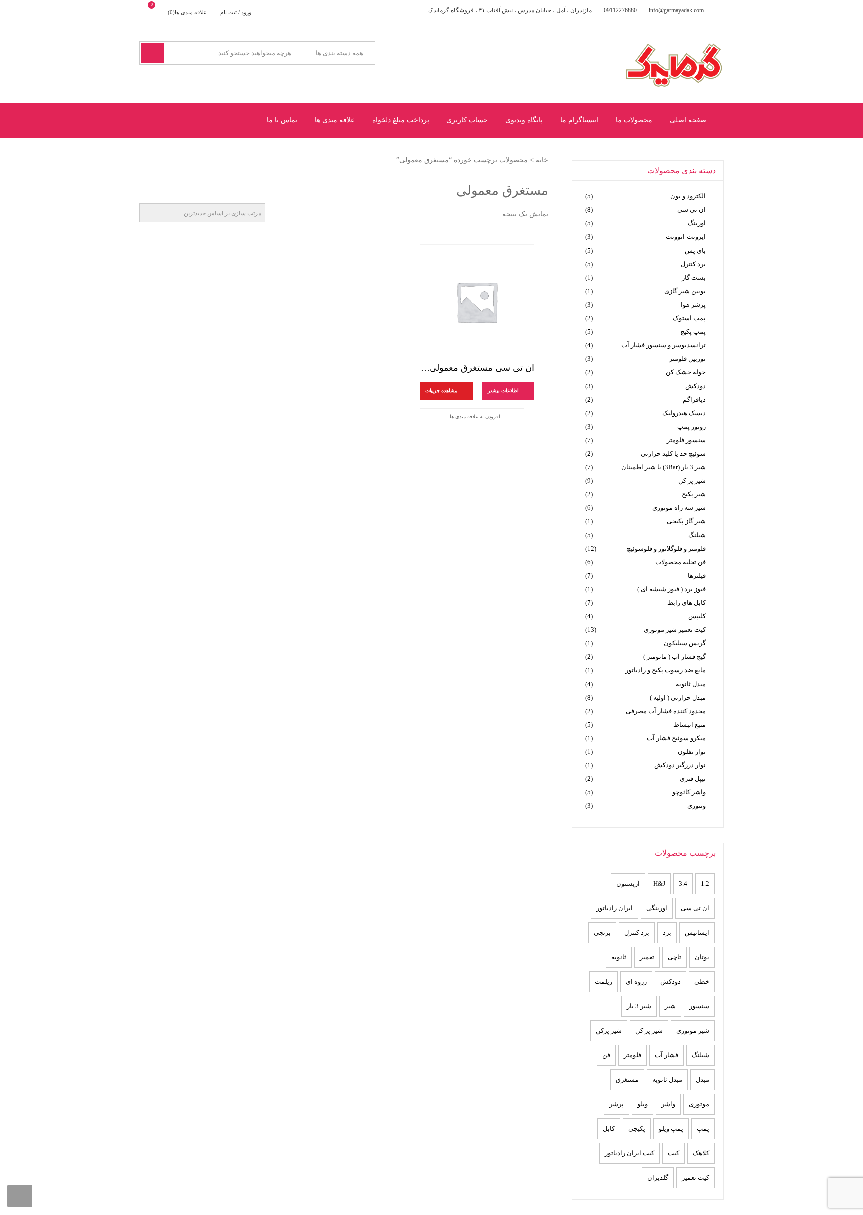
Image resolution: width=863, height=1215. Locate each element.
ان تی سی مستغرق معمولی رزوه (477, 368)
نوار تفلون (692, 752)
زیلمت (603, 982)
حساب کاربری (467, 120)
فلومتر (632, 1055)
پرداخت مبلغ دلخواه (400, 120)
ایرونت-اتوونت (686, 236)
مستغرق (627, 1080)
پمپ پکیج (693, 332)
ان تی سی (691, 210)
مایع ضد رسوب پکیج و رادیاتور (665, 670)
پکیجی (636, 1128)
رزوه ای (636, 982)
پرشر (616, 1104)
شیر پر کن (692, 480)
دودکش (695, 386)
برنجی (602, 932)
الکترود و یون (688, 196)
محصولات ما (634, 120)
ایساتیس (697, 932)
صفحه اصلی (688, 120)
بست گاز (694, 278)
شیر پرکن (609, 1030)
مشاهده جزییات (441, 391)
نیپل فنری (693, 778)
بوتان (702, 957)
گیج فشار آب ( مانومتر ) (674, 656)
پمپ (703, 1128)
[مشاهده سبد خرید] (160, 12)
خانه (542, 160)
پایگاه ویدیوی (524, 120)
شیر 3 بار (639, 1006)
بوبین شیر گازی (685, 291)
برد (667, 932)
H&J (659, 884)
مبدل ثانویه (691, 684)
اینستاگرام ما (579, 120)
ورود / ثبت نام (235, 13)
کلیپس (697, 616)
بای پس (695, 250)
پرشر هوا (693, 304)
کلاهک (701, 1153)
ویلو (642, 1104)
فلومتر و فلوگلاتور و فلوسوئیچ (666, 548)
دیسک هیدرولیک (684, 413)
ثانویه (618, 957)
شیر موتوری (692, 1030)
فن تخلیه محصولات (680, 562)
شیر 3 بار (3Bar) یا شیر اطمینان (663, 467)
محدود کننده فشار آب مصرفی (666, 711)
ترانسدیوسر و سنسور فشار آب (663, 345)
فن (606, 1055)
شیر (670, 1006)
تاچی (674, 957)
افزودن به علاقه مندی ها (475, 417)
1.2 (705, 884)
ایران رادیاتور (614, 908)
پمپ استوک (689, 318)
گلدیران (657, 1178)
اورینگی (656, 908)
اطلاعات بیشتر (503, 391)
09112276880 (620, 10)
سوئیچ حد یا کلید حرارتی (673, 454)
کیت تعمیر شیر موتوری (675, 630)
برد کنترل (693, 264)
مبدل (702, 1080)
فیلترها (697, 576)
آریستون (628, 884)
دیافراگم (694, 400)
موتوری (699, 1104)
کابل (609, 1128)
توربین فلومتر (687, 358)
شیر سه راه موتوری (679, 508)
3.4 (683, 884)
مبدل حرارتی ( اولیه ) (678, 698)
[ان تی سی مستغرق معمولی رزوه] (477, 302)
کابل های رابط (686, 602)
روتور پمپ (691, 426)
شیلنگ (697, 535)
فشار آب (666, 1055)
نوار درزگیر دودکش (680, 765)
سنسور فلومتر (686, 440)
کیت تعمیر (695, 1178)
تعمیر (647, 957)
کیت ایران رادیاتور (629, 1153)
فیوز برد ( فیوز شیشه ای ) (671, 589)
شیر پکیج (694, 494)
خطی (701, 982)
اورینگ (697, 223)
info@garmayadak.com (676, 10)
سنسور (699, 1006)
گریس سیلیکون (685, 643)
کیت (673, 1153)
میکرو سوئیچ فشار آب (676, 738)
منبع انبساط (689, 724)
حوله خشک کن (686, 372)
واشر (668, 1104)
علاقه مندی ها (335, 120)
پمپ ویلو (671, 1128)
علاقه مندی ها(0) (187, 13)
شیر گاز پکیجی (686, 521)
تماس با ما (282, 120)
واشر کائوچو (689, 792)
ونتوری (696, 806)
